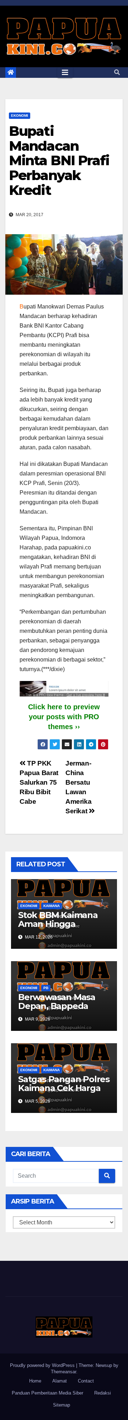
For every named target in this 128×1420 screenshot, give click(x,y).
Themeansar (63, 1371)
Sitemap (61, 1405)
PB (45, 988)
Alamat (59, 1381)
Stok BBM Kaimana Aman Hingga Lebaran (58, 924)
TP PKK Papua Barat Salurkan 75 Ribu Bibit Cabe (39, 782)
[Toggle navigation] (65, 72)
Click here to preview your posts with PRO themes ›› (64, 717)
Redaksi (102, 1393)
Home (35, 1381)
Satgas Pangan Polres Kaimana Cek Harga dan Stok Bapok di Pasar (64, 1092)
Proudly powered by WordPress (43, 1365)
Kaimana (51, 906)
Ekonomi (19, 115)
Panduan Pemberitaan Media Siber (47, 1393)
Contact (86, 1381)
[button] (117, 72)
